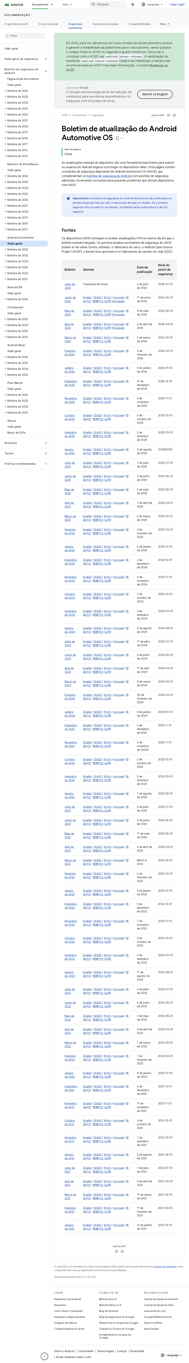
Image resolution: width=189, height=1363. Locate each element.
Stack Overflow (153, 1322)
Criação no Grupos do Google (116, 1328)
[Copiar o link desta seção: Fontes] (79, 230)
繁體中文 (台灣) (102, 301)
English (87, 297)
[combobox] (108, 4)
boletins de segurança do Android (109, 176)
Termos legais (105, 1351)
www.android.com (155, 1311)
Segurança (75, 24)
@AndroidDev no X (110, 1305)
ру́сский (119, 297)
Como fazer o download (68, 1311)
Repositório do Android (67, 1299)
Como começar (48, 24)
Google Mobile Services (157, 1317)
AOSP (65, 115)
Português (118, 301)
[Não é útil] (174, 115)
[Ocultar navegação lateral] (44, 1356)
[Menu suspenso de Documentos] (53, 4)
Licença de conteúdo (165, 1266)
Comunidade (85, 1351)
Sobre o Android (64, 1351)
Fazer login (177, 4)
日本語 (98, 297)
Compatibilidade (140, 24)
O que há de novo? (16, 24)
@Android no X (108, 1299)
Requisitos (60, 1305)
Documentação (17, 15)
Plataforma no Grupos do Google (118, 1322)
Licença (121, 1351)
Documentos (40, 4)
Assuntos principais (106, 24)
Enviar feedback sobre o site (73, 1357)
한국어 (107, 297)
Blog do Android (108, 1311)
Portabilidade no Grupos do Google (115, 1336)
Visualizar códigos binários (69, 1317)
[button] (22, 59)
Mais (66, 4)
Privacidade (137, 1351)
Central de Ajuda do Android (161, 1299)
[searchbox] (24, 36)
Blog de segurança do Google (116, 1317)
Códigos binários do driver (69, 1328)
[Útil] (168, 115)
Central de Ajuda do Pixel (158, 1305)
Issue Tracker (151, 1328)
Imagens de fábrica (65, 1322)
